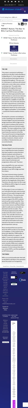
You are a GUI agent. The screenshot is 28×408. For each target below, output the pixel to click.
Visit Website (15, 43)
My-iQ (15, 17)
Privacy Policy (13, 266)
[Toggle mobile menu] (25, 11)
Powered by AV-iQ (20, 266)
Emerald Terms (6, 266)
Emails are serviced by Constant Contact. (14, 393)
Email (14, 323)
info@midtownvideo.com (8, 303)
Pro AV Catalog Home (6, 17)
